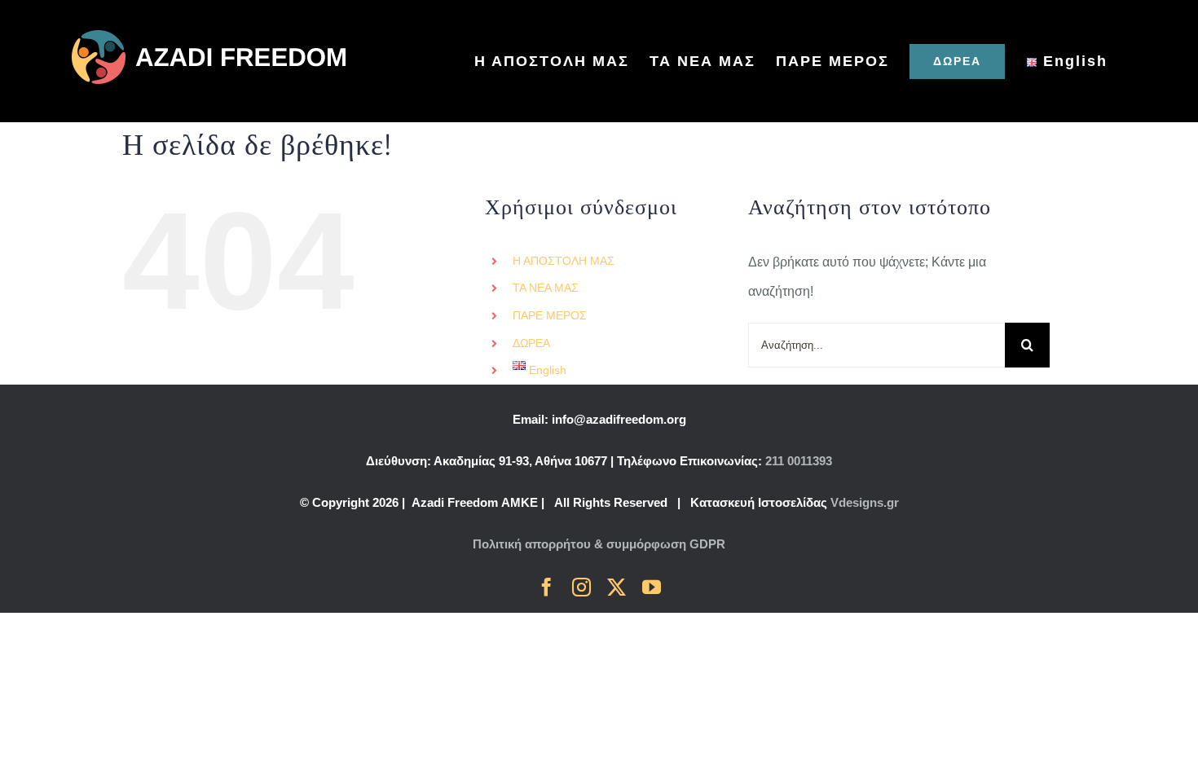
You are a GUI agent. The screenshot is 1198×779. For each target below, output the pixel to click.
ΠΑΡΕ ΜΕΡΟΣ (550, 315)
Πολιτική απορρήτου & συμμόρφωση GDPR (599, 544)
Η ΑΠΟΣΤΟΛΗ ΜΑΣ (563, 260)
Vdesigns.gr (864, 502)
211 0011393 (798, 461)
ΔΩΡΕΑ (531, 343)
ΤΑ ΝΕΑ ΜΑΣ (546, 287)
